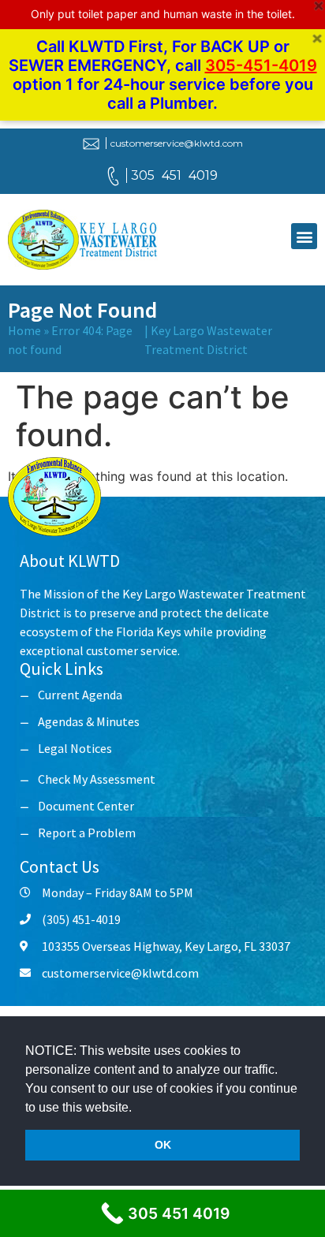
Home (24, 330)
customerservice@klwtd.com (176, 143)
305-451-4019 (261, 65)
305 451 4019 (174, 175)
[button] (137, 1108)
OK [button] (163, 1144)
